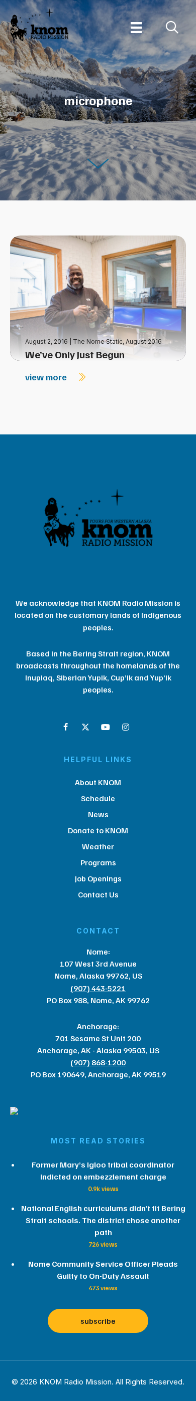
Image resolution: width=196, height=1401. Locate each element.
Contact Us (98, 894)
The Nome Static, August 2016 (117, 341)
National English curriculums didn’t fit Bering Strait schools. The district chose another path (103, 1220)
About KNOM (98, 782)
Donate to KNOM (98, 830)
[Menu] (136, 27)
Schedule (98, 798)
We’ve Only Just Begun (75, 354)
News (98, 814)
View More (47, 376)
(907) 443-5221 (98, 988)
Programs (98, 862)
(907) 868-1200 (98, 1062)
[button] (65, 727)
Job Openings (98, 878)
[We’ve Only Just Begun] (98, 297)
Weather (98, 846)
